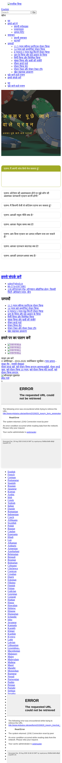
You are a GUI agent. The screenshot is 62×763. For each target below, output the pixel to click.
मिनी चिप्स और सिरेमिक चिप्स (27, 57)
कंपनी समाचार (20, 37)
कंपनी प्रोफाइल (21, 26)
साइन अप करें (7, 358)
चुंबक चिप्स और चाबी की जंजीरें (28, 60)
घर (9, 20)
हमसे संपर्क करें (14, 77)
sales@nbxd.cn (15, 283)
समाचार (11, 35)
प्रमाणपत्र (19, 29)
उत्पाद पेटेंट (19, 32)
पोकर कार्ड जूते (8, 366)
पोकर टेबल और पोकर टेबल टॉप (28, 69)
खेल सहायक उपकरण (23, 72)
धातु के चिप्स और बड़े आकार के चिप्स (30, 55)
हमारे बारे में (12, 23)
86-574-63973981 (17, 286)
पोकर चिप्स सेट (21, 66)
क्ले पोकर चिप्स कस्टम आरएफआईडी (32, 366)
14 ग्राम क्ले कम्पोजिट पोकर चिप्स (29, 49)
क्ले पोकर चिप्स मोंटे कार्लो (41, 369)
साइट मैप (5, 364)
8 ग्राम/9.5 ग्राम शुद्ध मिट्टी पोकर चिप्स (32, 52)
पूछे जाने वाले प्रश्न (16, 74)
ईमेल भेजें (5, 378)
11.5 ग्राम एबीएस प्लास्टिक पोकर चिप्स (32, 46)
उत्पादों (11, 43)
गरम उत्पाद (50, 361)
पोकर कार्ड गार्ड (21, 63)
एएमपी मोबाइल (17, 364)
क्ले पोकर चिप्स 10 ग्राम (17, 369)
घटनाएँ (17, 40)
